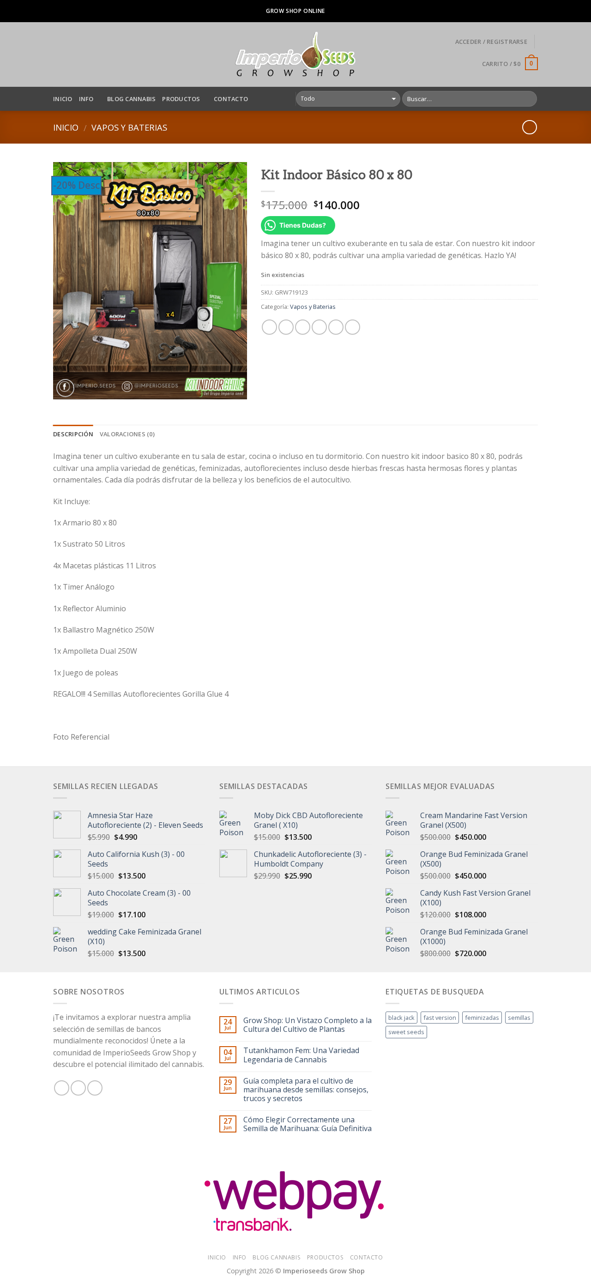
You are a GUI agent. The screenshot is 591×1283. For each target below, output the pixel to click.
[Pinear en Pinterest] (319, 327)
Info (86, 99)
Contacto (231, 99)
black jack (401, 1017)
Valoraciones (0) (127, 434)
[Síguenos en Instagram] (78, 1088)
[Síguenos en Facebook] (61, 1088)
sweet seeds (406, 1032)
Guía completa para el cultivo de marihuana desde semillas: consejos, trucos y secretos (305, 1090)
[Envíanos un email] (95, 1088)
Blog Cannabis (131, 99)
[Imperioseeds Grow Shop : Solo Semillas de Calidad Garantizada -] (295, 54)
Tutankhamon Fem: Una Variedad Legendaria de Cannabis (301, 1055)
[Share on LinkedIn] (352, 327)
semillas (519, 1017)
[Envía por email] (302, 327)
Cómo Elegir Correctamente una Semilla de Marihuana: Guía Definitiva (307, 1124)
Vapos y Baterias (129, 127)
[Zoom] (65, 388)
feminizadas (482, 1017)
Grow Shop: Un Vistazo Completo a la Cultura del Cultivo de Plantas (307, 1025)
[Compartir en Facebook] (269, 327)
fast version (439, 1017)
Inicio (62, 99)
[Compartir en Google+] (336, 327)
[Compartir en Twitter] (286, 327)
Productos (181, 99)
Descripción (73, 434)
